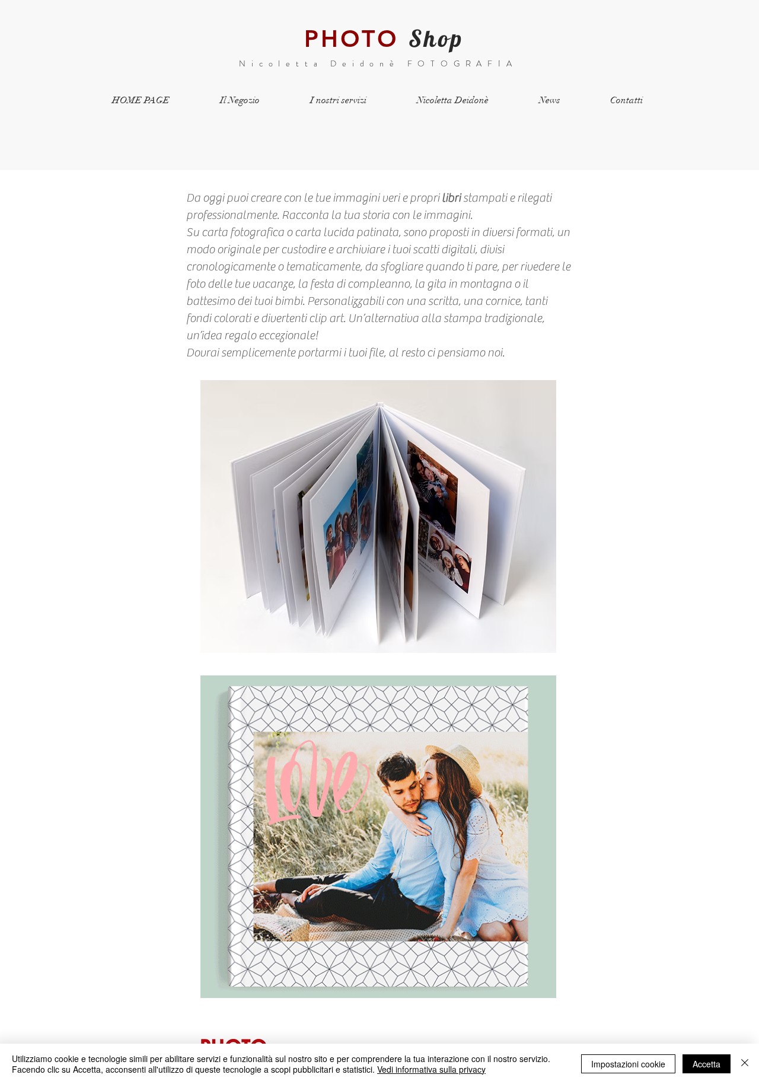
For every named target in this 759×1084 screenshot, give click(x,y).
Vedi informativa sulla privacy (431, 1069)
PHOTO (351, 38)
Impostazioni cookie (628, 1064)
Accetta (706, 1064)
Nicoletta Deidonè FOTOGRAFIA (378, 63)
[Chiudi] (745, 1064)
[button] (378, 516)
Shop (436, 38)
